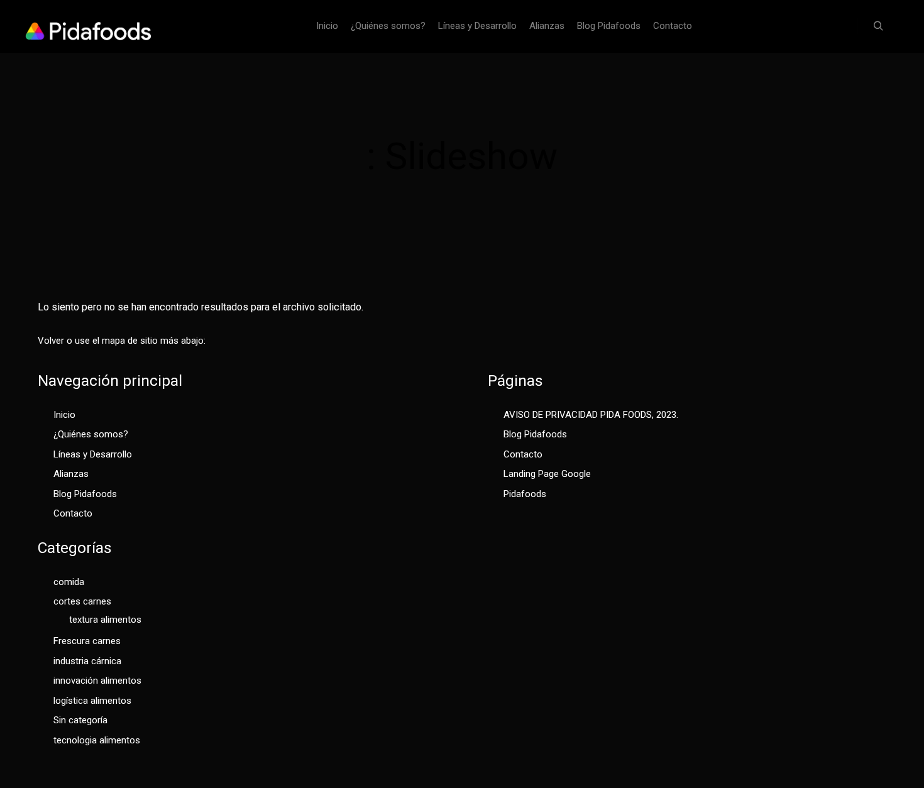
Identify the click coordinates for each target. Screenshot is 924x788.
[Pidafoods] (88, 26)
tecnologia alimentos (96, 740)
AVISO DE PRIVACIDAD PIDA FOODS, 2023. (590, 414)
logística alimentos (92, 700)
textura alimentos (105, 619)
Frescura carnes (87, 641)
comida (68, 582)
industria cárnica (87, 661)
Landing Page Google (547, 473)
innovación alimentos (97, 680)
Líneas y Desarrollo (92, 454)
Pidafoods (524, 494)
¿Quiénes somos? (90, 434)
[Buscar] (878, 26)
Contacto (72, 513)
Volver (51, 340)
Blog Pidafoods (85, 494)
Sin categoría (80, 720)
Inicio (64, 414)
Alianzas (71, 473)
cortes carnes (82, 601)
